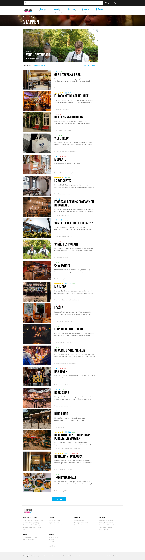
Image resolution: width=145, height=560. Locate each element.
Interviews (52, 544)
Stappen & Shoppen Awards (32, 527)
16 (57, 220)
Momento (60, 159)
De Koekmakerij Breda (68, 117)
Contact (25, 529)
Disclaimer (71, 556)
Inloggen (107, 3)
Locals (58, 308)
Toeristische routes (105, 527)
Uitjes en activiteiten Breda (108, 525)
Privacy (46, 556)
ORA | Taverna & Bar (67, 74)
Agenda (25, 534)
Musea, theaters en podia (107, 523)
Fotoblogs (52, 546)
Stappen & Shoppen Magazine (32, 523)
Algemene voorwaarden (58, 556)
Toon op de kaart (89, 65)
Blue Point (61, 414)
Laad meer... (59, 499)
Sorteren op (27, 65)
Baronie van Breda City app (31, 525)
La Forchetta (62, 180)
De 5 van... (52, 542)
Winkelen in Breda (79, 520)
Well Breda (61, 138)
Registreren (117, 3)
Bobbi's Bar (61, 392)
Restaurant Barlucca (68, 456)
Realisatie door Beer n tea (114, 556)
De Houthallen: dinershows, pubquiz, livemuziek (72, 436)
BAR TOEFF (60, 371)
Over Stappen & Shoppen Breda (33, 520)
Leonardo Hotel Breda (68, 329)
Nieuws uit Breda (54, 537)
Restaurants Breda (54, 520)
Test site (80, 556)
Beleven (102, 517)
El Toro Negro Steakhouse (71, 96)
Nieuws (51, 534)
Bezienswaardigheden (106, 520)
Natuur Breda (103, 529)
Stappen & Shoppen (30, 517)
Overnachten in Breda (55, 525)
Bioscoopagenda (28, 539)
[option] (60, 45)
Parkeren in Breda (79, 525)
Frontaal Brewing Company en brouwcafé (74, 203)
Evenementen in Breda (30, 537)
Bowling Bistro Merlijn (69, 350)
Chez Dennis (62, 265)
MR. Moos (60, 286)
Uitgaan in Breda (54, 523)
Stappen (52, 517)
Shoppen (77, 517)
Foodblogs (52, 539)
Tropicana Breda (65, 477)
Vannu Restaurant (66, 244)
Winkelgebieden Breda (81, 523)
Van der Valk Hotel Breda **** (74, 223)
